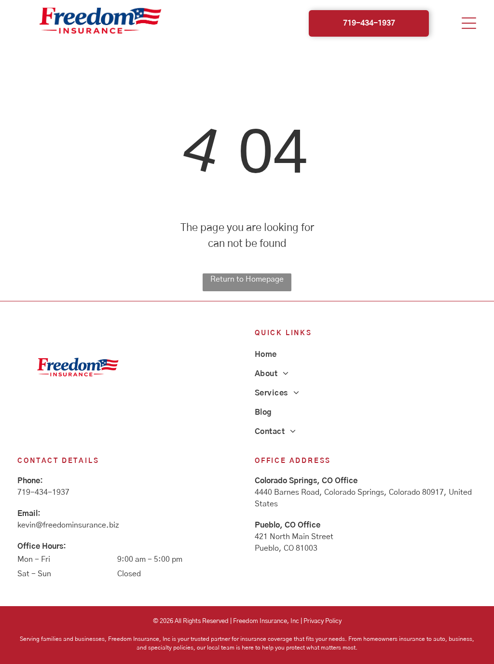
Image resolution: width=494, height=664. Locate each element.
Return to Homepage (247, 279)
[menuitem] (366, 354)
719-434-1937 (43, 492)
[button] (469, 23)
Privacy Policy (322, 621)
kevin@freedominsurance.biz (68, 525)
